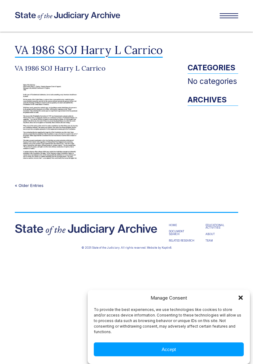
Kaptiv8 (166, 247)
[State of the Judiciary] (70, 16)
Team (209, 240)
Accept (169, 349)
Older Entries (31, 185)
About (210, 234)
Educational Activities (214, 226)
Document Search (176, 232)
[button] (241, 298)
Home (173, 225)
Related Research (181, 240)
